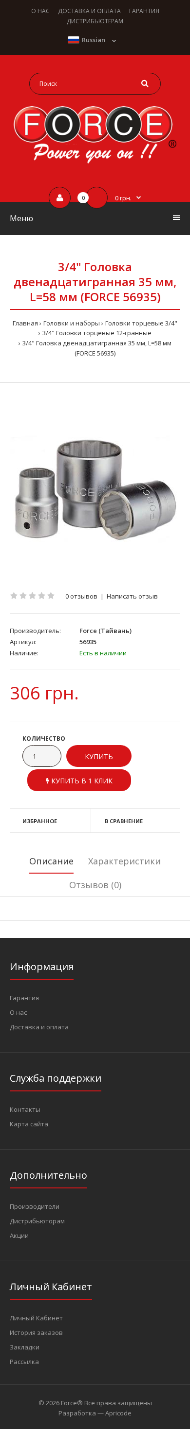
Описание (51, 861)
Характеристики (124, 861)
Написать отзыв (132, 596)
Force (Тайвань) (105, 630)
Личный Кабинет (36, 1318)
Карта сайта (29, 1124)
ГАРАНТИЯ (144, 11)
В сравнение (124, 821)
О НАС (40, 11)
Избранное (39, 821)
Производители (34, 1206)
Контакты (25, 1109)
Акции (19, 1235)
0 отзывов (81, 596)
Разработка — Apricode (95, 1413)
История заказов (36, 1332)
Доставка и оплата (39, 1027)
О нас (18, 1012)
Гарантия (24, 997)
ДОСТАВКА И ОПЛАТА (89, 11)
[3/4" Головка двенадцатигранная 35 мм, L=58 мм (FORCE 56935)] (95, 487)
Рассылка (24, 1361)
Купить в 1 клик (81, 780)
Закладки (24, 1347)
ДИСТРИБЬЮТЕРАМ (95, 21)
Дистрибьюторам (37, 1221)
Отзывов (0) (95, 885)
